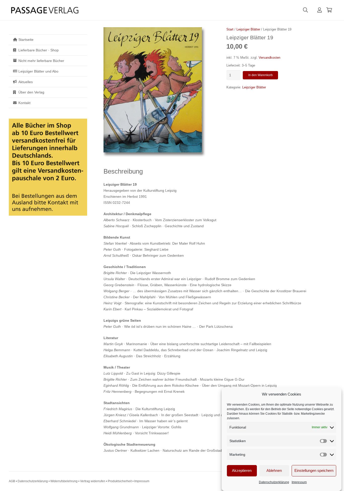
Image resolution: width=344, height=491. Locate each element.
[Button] (319, 10)
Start (229, 29)
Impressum (299, 482)
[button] (305, 10)
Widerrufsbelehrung (64, 481)
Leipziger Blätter (248, 29)
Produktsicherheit (120, 481)
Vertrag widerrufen (92, 481)
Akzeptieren (242, 471)
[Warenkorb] (329, 10)
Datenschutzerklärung (274, 482)
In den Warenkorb (260, 75)
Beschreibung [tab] (123, 171)
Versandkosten (269, 57)
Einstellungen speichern (313, 471)
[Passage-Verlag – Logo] (44, 10)
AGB (12, 481)
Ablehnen (274, 471)
